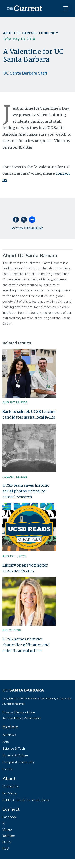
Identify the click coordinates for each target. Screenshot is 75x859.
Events (7, 769)
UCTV (6, 842)
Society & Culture (15, 755)
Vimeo (7, 829)
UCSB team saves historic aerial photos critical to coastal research (25, 491)
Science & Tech (13, 748)
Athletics (12, 33)
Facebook (9, 817)
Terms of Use (25, 712)
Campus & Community (18, 762)
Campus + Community (40, 33)
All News (9, 735)
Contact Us (10, 786)
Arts (5, 741)
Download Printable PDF (27, 228)
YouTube (8, 836)
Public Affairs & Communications (25, 800)
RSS (5, 848)
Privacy (7, 712)
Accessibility (11, 718)
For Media (9, 793)
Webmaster (32, 718)
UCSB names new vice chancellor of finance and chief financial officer (26, 645)
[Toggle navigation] (66, 8)
